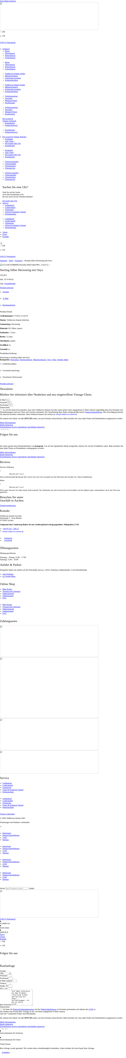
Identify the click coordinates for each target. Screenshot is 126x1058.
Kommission (10, 123)
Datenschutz (5, 407)
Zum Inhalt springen (8, 1)
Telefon (3, 983)
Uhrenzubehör (10, 164)
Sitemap (5, 840)
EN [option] (3, 36)
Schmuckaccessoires (13, 78)
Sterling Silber (62, 360)
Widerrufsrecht (8, 594)
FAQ (4, 598)
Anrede (3, 971)
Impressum (6, 833)
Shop (11, 261)
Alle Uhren (9, 141)
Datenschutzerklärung (93, 412)
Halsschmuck (10, 55)
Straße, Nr (4, 986)
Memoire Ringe (11, 101)
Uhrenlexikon (10, 166)
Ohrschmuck (10, 53)
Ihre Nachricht (6, 1005)
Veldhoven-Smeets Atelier (15, 74)
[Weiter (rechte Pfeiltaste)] (2, 1057)
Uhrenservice (10, 168)
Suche (2, 888)
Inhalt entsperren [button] (6, 425)
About (4, 232)
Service (5, 203)
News (4, 234)
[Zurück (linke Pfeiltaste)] (0, 1057)
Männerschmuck (11, 76)
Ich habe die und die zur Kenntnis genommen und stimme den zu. (49, 1009)
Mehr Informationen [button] (8, 423)
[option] (63, 36)
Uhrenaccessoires (11, 162)
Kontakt (5, 237)
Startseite (3, 261)
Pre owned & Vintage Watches (14, 137)
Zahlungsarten (8, 596)
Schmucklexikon (11, 80)
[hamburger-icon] (0, 45)
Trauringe (8, 98)
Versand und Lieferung (11, 591)
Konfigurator (10, 103)
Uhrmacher (9, 210)
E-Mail (3, 400)
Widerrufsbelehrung (48, 1009)
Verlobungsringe (11, 96)
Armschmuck (10, 58)
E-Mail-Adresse (6, 981)
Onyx (49, 360)
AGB (4, 837)
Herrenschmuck (26, 360)
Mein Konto (7, 589)
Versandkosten (10, 284)
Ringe (7, 51)
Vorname (4, 402)
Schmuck (6, 49)
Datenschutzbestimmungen (23, 1009)
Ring (54, 360)
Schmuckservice (11, 125)
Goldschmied (10, 207)
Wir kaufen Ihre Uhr (13, 143)
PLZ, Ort (4, 988)
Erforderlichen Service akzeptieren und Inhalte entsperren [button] (22, 427)
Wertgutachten (10, 214)
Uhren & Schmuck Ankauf (15, 212)
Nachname (4, 405)
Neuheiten (9, 139)
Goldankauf (9, 205)
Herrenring (14, 360)
